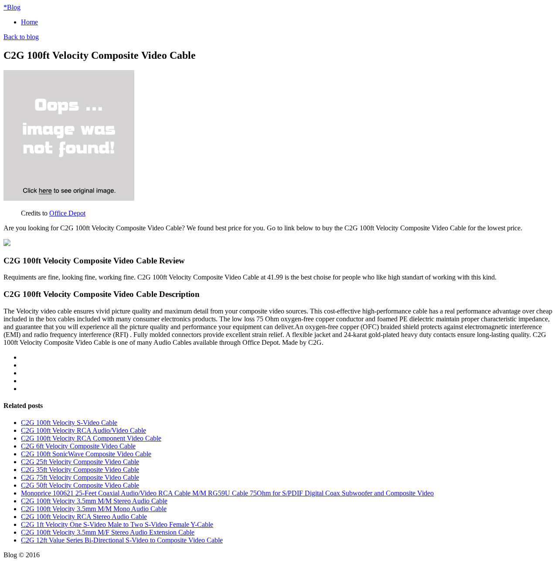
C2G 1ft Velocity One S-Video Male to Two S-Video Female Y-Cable (117, 524)
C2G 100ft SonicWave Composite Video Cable (86, 454)
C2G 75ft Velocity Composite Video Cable (80, 477)
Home (29, 22)
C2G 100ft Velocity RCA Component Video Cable (91, 438)
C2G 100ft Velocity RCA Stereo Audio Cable (84, 516)
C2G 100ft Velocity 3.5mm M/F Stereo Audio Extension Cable (107, 532)
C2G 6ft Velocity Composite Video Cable (78, 446)
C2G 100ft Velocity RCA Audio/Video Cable (83, 430)
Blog (11, 7)
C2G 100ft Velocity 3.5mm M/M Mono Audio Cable (94, 508)
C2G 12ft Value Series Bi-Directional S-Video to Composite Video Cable (122, 540)
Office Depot (67, 213)
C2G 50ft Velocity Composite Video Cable (80, 485)
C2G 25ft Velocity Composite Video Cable (80, 461)
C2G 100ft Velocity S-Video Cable (69, 422)
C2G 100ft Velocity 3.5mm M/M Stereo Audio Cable (94, 501)
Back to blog (21, 36)
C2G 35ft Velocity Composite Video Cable (80, 469)
